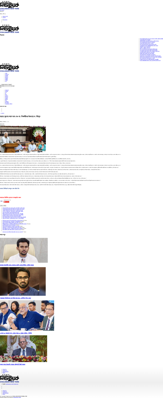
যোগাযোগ (4, 17)
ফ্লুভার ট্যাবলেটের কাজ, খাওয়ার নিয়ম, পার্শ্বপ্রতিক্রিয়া (11, 221)
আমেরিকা (6, 75)
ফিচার (6, 94)
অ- (3, 123)
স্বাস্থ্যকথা (6, 101)
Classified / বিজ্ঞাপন (8, 103)
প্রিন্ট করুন (3, 125)
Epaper (2, 10)
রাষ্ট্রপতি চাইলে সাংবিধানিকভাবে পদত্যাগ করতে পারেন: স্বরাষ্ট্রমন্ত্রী (144, 57)
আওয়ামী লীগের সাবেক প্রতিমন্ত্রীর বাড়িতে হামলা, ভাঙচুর (142, 45)
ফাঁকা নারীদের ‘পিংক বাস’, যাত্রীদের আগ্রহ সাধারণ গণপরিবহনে (13, 228)
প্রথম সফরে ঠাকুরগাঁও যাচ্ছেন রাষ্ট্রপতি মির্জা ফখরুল (11, 212)
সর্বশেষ (1, 205)
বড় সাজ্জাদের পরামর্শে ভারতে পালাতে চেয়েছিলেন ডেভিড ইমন (143, 51)
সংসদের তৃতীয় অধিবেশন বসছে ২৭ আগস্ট (140, 43)
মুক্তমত (6, 98)
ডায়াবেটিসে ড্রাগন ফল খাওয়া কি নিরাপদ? (9, 225)
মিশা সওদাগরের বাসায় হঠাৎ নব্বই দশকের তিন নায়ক (141, 44)
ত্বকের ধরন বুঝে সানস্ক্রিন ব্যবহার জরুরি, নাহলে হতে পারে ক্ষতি (13, 231)
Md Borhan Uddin (17, 397)
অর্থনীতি (6, 80)
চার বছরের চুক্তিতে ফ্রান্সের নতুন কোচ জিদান (140, 52)
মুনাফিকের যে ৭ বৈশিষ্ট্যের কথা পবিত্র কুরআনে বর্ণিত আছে (12, 227)
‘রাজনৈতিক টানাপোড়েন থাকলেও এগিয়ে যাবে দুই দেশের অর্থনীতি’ (13, 214)
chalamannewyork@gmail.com (12, 384)
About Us (4, 369)
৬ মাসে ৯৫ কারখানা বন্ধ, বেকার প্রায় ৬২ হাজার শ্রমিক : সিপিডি (13, 211)
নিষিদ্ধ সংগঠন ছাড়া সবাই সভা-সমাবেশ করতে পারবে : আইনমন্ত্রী (13, 213)
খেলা (6, 81)
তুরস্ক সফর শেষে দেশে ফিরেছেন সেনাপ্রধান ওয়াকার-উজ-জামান (143, 55)
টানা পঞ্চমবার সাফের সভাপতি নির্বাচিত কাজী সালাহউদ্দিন (142, 50)
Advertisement (5, 371)
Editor (4, 372)
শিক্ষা (6, 100)
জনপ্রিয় (5, 205)
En (0, 10)
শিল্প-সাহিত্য (7, 102)
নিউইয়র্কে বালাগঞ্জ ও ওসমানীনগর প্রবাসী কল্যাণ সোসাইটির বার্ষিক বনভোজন (15, 223)
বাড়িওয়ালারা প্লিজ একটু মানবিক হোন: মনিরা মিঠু (141, 54)
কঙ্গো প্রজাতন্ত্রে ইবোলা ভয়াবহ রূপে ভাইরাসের (140, 42)
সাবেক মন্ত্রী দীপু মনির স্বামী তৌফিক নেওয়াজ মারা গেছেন (12, 229)
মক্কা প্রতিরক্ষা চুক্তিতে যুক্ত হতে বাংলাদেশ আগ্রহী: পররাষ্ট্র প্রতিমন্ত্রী (145, 38)
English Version (5, 84)
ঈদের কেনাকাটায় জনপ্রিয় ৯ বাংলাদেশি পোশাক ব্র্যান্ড (11, 226)
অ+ (1, 123)
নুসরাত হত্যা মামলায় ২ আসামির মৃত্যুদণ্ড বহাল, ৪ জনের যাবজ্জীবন (13, 218)
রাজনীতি (6, 78)
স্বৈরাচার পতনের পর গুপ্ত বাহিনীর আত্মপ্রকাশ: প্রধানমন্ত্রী (142, 59)
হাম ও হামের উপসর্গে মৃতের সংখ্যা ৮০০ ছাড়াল (140, 58)
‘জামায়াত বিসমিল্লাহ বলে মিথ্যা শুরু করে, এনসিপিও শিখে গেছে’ (13, 210)
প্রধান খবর (7, 74)
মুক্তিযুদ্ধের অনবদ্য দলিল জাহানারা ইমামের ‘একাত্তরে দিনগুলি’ (13, 220)
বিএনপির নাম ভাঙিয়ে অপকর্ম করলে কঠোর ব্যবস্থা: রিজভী (12, 216)
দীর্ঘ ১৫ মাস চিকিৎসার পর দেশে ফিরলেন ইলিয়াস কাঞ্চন (142, 49)
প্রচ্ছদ (6, 73)
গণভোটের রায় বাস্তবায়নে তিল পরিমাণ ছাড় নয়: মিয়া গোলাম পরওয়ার (13, 209)
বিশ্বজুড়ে (6, 77)
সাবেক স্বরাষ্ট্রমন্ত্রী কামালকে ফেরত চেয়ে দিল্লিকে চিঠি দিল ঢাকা (143, 60)
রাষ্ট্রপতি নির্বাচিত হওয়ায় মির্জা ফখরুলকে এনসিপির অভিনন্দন (142, 41)
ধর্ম (5, 93)
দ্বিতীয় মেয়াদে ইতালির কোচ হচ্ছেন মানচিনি (140, 53)
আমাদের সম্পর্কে (5, 16)
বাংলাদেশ (6, 76)
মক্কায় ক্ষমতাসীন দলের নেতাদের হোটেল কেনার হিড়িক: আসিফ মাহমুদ (14, 207)
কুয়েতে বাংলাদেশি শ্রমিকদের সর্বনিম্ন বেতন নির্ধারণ (11, 222)
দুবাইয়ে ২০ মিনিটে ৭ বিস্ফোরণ (138, 47)
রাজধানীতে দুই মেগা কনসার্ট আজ (138, 46)
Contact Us (5, 370)
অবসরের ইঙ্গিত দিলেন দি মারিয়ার (138, 39)
